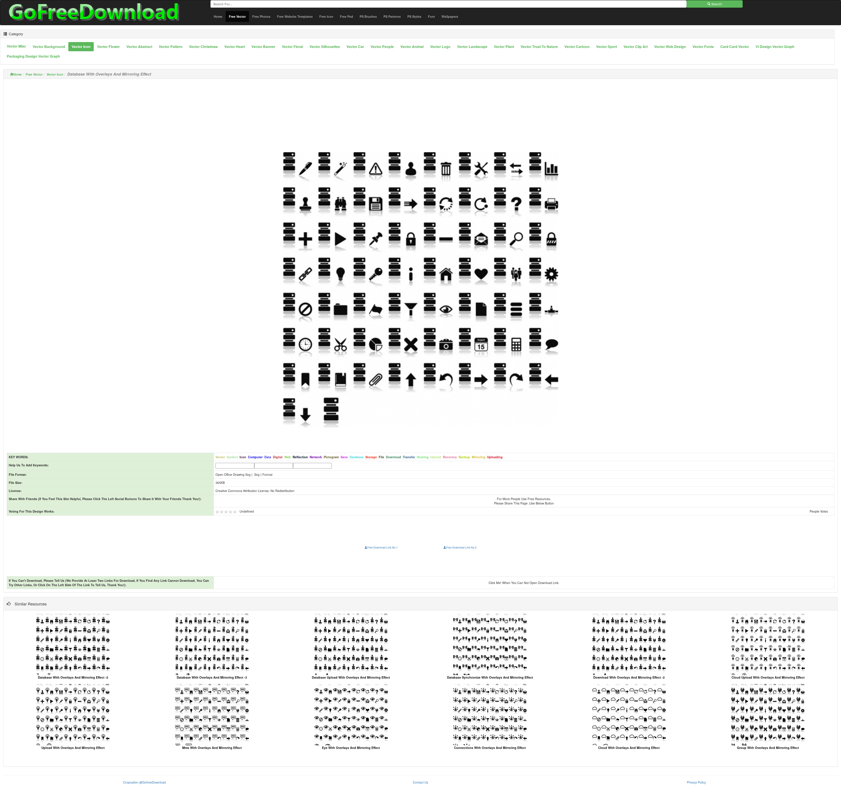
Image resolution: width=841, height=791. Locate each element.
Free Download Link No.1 (382, 547)
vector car (355, 46)
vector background (49, 46)
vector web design (670, 46)
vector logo (440, 46)
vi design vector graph (775, 46)
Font (431, 16)
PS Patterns (392, 16)
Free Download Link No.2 (461, 547)
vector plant (504, 46)
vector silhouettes (324, 46)
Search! (716, 4)
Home (218, 16)
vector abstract (139, 46)
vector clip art (636, 46)
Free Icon (326, 16)
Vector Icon (54, 74)
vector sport (606, 46)
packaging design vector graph (33, 56)
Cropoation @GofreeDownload (144, 782)
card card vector (734, 46)
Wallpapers (450, 16)
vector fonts (703, 46)
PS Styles (414, 16)
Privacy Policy (696, 782)
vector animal (412, 46)
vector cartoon (577, 46)
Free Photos (261, 16)
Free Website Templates (295, 16)
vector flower (108, 46)
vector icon (81, 46)
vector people (382, 46)
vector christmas (203, 46)
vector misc (16, 46)
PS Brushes (368, 16)
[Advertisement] (420, 112)
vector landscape (472, 46)
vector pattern (170, 46)
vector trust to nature (539, 46)
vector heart (234, 46)
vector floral (292, 46)
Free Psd (346, 16)
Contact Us (420, 782)
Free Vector (239, 16)
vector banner (263, 46)
